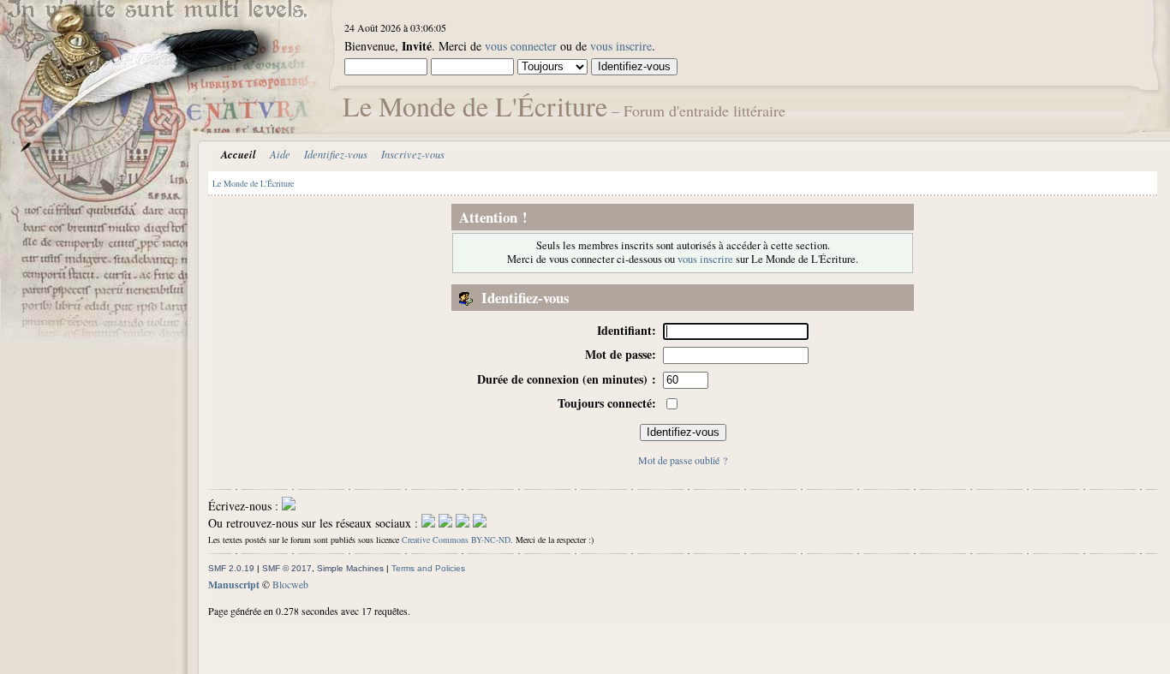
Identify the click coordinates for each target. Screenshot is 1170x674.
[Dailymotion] (462, 523)
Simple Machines (350, 568)
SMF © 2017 (287, 568)
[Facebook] (428, 523)
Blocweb (290, 584)
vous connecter (521, 46)
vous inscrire (621, 46)
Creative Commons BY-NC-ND (456, 540)
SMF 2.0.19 (231, 568)
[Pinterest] (480, 523)
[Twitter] (445, 523)
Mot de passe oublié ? (682, 460)
